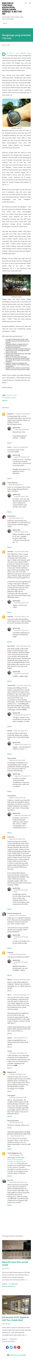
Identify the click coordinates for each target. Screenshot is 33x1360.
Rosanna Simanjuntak (14, 913)
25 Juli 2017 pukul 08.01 (22, 551)
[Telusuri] (26, 3)
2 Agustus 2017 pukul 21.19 (22, 776)
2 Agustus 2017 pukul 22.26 (17, 797)
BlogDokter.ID (11, 1072)
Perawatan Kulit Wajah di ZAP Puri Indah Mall (15, 1318)
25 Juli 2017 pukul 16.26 (21, 603)
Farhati (9, 1051)
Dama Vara (10, 837)
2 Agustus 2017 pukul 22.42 (22, 815)
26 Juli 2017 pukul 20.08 (21, 673)
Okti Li (9, 995)
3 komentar (13, 1339)
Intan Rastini (11, 516)
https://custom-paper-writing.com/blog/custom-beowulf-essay (16, 1161)
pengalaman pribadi (9, 398)
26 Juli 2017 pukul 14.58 (23, 646)
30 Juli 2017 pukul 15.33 (21, 731)
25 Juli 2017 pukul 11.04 (22, 616)
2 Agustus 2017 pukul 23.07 (17, 839)
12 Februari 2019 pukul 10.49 (17, 1097)
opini (15, 395)
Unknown (10, 551)
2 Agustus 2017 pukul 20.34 (17, 760)
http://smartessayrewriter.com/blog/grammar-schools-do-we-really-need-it (19, 1134)
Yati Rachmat (11, 795)
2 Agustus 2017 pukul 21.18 (22, 715)
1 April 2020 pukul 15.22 (17, 1136)
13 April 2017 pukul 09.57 (21, 429)
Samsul (9, 1038)
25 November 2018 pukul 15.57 (18, 1053)
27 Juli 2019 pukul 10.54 (16, 1122)
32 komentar (13, 1284)
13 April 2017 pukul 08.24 (22, 414)
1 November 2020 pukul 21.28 (18, 1182)
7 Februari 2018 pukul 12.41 (21, 995)
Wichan (9, 979)
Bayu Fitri (10, 1180)
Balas (9, 443)
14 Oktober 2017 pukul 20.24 (17, 954)
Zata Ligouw (11, 1095)
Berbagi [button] (4, 400)
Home (5, 23)
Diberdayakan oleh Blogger (17, 1355)
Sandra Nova (11, 685)
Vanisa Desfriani (12, 483)
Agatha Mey (16, 427)
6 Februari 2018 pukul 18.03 (21, 979)
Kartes (9, 447)
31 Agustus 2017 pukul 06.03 (17, 915)
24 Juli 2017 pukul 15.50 (16, 518)
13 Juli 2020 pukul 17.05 (16, 1155)
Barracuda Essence (13, 1120)
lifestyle (9, 395)
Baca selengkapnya (8, 1286)
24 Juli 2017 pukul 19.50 (21, 496)
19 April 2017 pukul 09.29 (20, 447)
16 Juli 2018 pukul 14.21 (20, 1038)
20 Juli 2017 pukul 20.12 (16, 484)
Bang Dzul (10, 414)
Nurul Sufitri (11, 646)
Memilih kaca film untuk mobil (15, 1263)
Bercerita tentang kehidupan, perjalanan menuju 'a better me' (12, 8)
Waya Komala (11, 758)
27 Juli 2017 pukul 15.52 (24, 685)
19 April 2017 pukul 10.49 (21, 457)
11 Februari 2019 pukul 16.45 (17, 1074)
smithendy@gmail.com (14, 1153)
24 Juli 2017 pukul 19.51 (21, 532)
